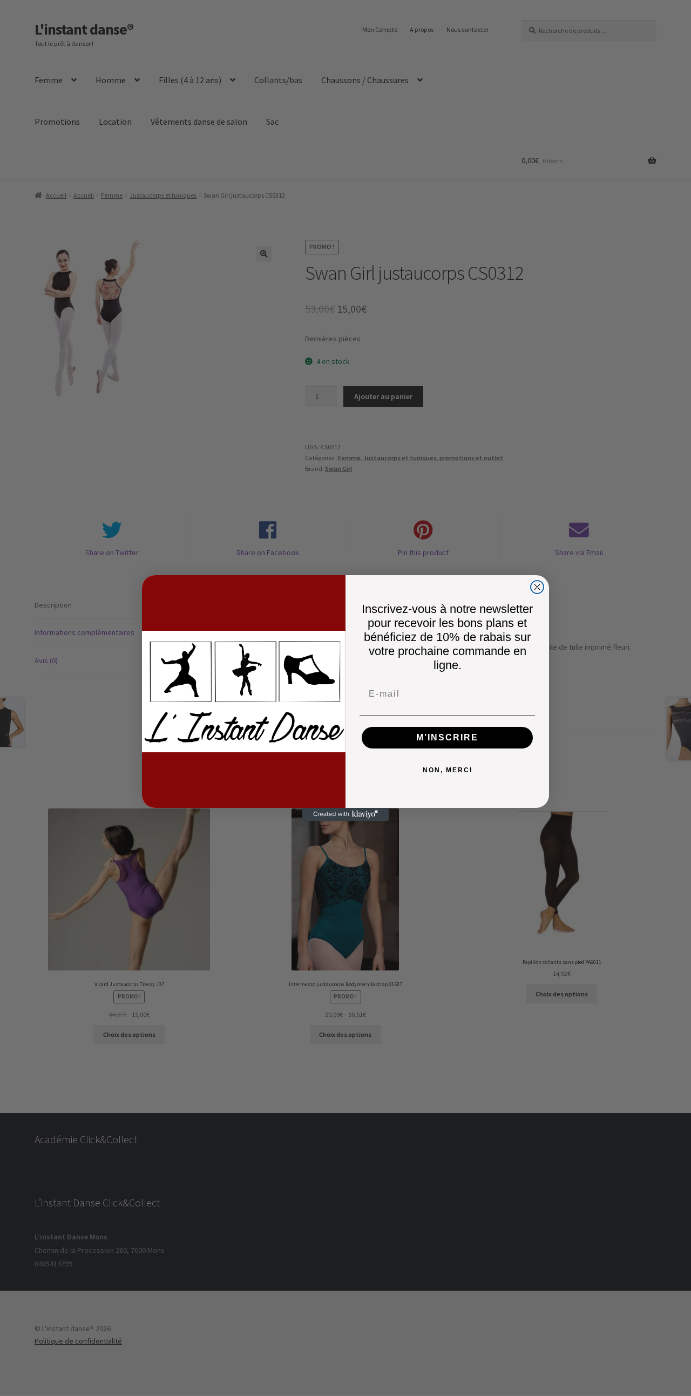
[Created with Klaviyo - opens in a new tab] (345, 814)
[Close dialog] (537, 587)
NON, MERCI (447, 770)
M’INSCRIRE (447, 737)
